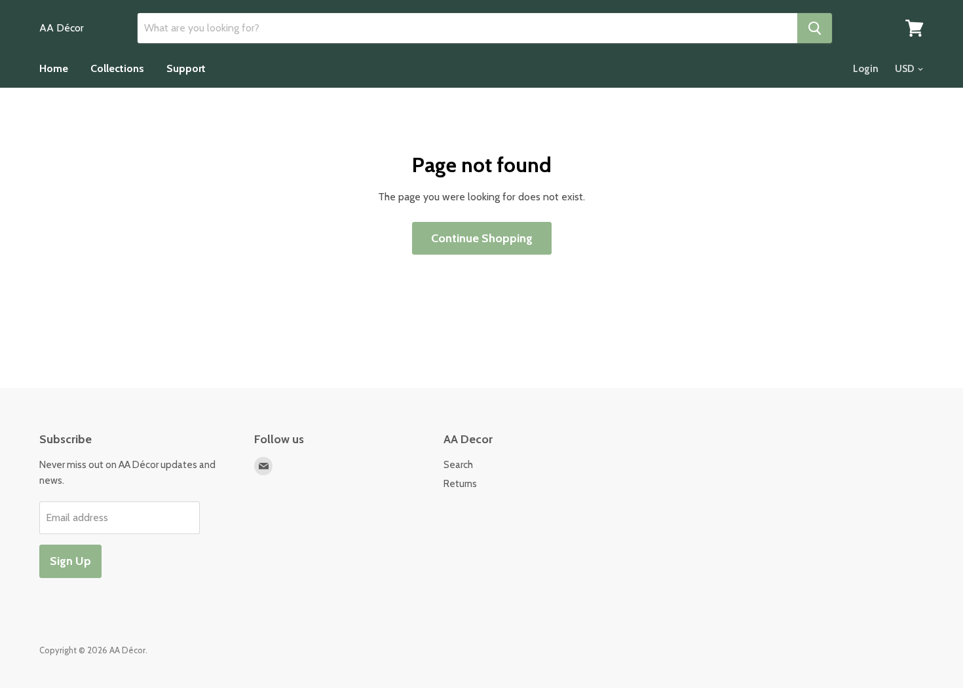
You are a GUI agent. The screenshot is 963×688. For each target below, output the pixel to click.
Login (865, 69)
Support (186, 68)
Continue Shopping (482, 238)
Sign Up (70, 561)
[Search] (814, 28)
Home (53, 68)
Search (458, 465)
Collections (117, 68)
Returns (460, 484)
